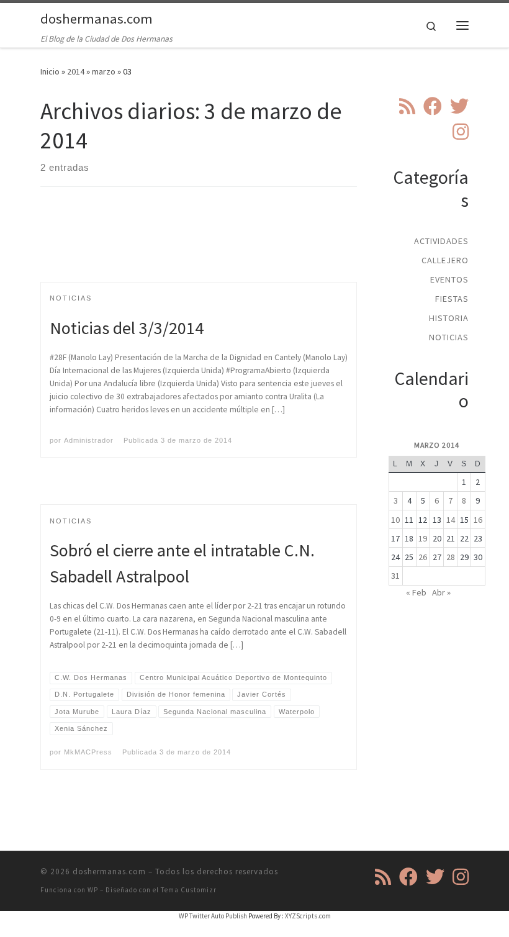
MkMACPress (88, 752)
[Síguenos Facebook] (432, 106)
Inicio (50, 71)
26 (422, 557)
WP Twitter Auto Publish (213, 916)
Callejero (445, 260)
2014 (75, 71)
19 (422, 538)
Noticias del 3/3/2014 (127, 328)
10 (395, 519)
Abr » (441, 592)
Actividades (441, 241)
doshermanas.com (109, 871)
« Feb (416, 592)
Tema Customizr (189, 889)
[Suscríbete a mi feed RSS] (407, 106)
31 (395, 575)
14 (450, 519)
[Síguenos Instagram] (461, 131)
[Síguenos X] (459, 106)
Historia (449, 318)
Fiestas (452, 298)
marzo (103, 71)
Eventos (449, 279)
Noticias (449, 337)
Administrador (89, 440)
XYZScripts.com (308, 916)
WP (93, 889)
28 (450, 557)
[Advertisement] (266, 245)
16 (478, 519)
